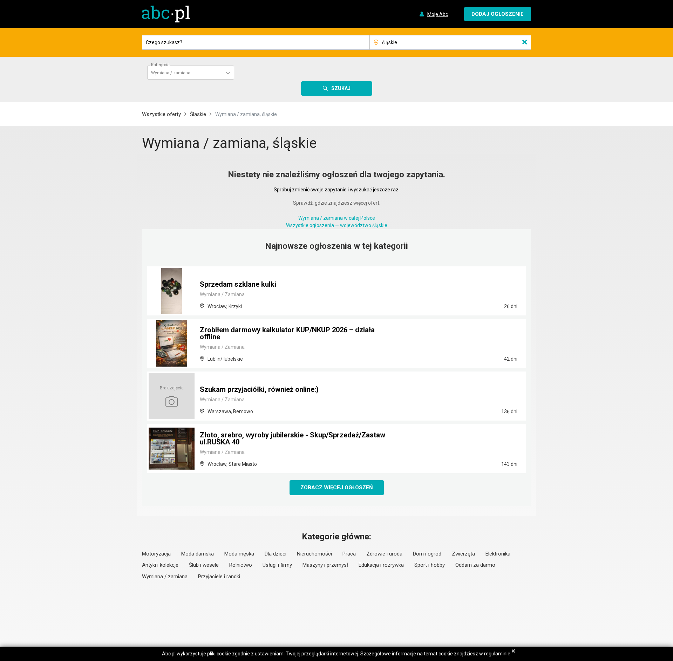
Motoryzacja (156, 554)
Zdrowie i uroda (384, 554)
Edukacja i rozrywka (381, 565)
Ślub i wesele (204, 565)
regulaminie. (497, 653)
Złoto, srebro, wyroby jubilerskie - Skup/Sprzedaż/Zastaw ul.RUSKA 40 (292, 438)
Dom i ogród (427, 554)
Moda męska (239, 554)
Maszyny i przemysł (325, 565)
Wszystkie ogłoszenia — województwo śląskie (336, 225)
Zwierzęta (463, 554)
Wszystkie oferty (161, 114)
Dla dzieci (275, 554)
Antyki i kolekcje (160, 565)
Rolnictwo (240, 565)
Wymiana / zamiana (165, 576)
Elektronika (497, 554)
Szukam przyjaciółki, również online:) (259, 389)
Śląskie (198, 114)
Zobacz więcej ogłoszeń (336, 487)
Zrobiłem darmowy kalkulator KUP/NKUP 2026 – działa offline (287, 333)
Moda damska (197, 554)
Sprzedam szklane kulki (238, 284)
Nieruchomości (314, 554)
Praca (349, 554)
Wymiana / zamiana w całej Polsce (336, 218)
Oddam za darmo (475, 565)
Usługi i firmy (277, 565)
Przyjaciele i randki (219, 576)
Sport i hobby (429, 565)
